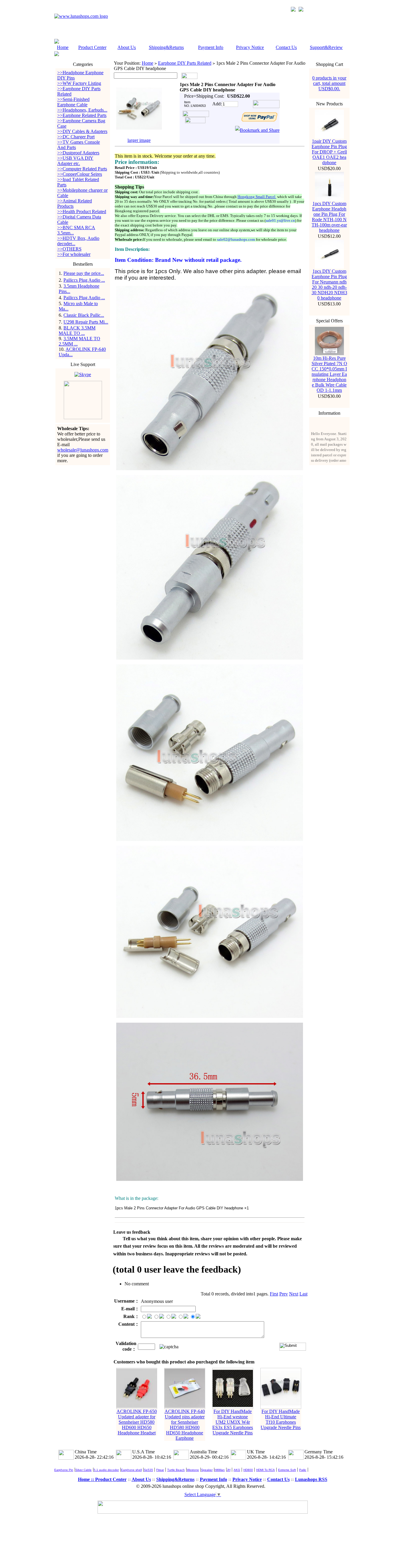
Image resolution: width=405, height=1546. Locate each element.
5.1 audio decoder (106, 1469)
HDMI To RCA (265, 1469)
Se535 (148, 1469)
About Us (126, 47)
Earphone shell (131, 1469)
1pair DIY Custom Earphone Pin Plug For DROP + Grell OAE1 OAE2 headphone (329, 152)
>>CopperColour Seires (79, 174)
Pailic (302, 1469)
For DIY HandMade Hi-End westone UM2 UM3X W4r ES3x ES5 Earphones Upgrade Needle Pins (232, 1422)
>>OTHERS (69, 248)
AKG (237, 1469)
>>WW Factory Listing (79, 83)
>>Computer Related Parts (82, 168)
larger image (139, 140)
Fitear (160, 1469)
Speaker (207, 1469)
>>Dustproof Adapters (78, 152)
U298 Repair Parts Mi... (85, 321)
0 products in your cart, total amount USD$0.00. (329, 83)
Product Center (92, 47)
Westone (193, 1469)
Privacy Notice (250, 47)
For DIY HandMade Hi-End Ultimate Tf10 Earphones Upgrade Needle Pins (281, 1419)
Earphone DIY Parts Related (184, 63)
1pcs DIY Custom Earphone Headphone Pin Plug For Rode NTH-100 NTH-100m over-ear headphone (329, 217)
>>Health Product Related (81, 211)
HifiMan (220, 1469)
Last (303, 1293)
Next (293, 1293)
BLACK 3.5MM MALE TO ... (77, 330)
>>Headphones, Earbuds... (82, 110)
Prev (283, 1293)
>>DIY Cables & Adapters (82, 131)
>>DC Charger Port (76, 136)
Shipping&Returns (166, 47)
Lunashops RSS (311, 1479)
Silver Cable (83, 1469)
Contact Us (286, 47)
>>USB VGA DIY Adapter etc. (75, 161)
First (274, 1293)
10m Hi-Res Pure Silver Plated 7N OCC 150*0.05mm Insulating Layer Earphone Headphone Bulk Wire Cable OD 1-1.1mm (329, 374)
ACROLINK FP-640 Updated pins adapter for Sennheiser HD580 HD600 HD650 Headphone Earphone (185, 1425)
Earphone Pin (63, 1469)
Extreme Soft (287, 1469)
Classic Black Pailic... (83, 315)
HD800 (248, 1469)
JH (228, 1469)
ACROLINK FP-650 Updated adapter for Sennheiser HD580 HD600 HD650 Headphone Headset (137, 1422)
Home (62, 47)
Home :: (86, 1479)
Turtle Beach (176, 1469)
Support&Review (326, 47)
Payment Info (210, 47)
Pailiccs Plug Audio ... (84, 280)
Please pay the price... (83, 273)
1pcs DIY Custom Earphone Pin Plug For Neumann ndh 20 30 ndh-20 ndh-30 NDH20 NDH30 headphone (329, 284)
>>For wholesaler (73, 254)
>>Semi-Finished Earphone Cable (73, 102)
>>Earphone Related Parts (81, 115)
